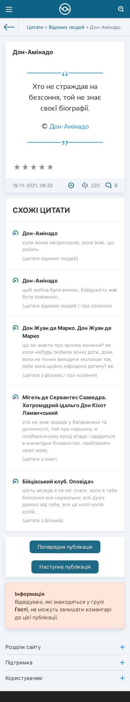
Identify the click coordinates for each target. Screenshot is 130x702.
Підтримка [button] (18, 662)
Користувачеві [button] (23, 678)
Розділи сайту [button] (23, 647)
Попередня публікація (65, 547)
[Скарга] (72, 185)
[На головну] (9, 27)
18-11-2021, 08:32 (33, 185)
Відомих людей (66, 27)
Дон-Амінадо (69, 127)
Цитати (35, 27)
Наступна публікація (65, 567)
